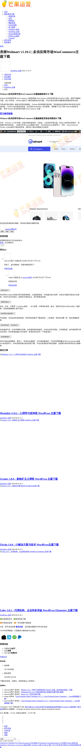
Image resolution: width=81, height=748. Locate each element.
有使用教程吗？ (5, 337)
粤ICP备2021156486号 (33, 707)
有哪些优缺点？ (5, 302)
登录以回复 (8, 268)
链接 (12, 231)
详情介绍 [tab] (7, 74)
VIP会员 (7, 730)
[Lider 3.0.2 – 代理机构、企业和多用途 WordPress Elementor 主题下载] (25, 551)
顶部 (6, 735)
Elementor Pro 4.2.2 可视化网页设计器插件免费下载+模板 (42, 692)
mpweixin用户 (28, 277)
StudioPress (3, 745)
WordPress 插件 (13, 29)
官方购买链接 (6, 113)
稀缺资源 (11, 23)
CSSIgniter (11, 743)
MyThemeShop (42, 743)
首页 (6, 12)
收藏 (2, 231)
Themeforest (11, 745)
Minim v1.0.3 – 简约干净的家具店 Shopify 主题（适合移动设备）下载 (46, 690)
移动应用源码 (74, 745)
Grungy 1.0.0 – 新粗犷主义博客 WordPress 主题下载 (29, 478)
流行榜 (58, 745)
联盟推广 (11, 21)
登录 (1, 46)
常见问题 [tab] (7, 79)
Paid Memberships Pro (54, 743)
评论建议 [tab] (7, 77)
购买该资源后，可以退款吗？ (10, 325)
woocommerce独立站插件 (23, 745)
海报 (7, 231)
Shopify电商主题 (14, 34)
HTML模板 (12, 25)
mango (11, 229)
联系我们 (7, 42)
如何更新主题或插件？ (8, 313)
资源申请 (11, 16)
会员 (10, 18)
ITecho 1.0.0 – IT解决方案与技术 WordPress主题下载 (29, 544)
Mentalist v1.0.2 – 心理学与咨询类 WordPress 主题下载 (30, 413)
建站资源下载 (9, 14)
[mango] (5, 71)
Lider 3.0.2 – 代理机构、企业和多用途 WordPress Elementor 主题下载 (39, 610)
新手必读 (7, 40)
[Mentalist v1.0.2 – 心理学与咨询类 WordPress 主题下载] (20, 354)
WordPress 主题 (13, 32)
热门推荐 (11, 27)
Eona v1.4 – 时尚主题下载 (30, 694)
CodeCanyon (4, 743)
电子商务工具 (65, 745)
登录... (2, 243)
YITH (54, 745)
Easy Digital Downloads (22, 743)
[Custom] (11, 38)
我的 (6, 733)
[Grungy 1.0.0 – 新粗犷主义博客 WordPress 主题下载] (19, 420)
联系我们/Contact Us (63, 707)
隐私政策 (52, 707)
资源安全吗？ (5, 290)
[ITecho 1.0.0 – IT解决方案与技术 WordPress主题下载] (20, 486)
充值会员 (3, 657)
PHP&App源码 (13, 36)
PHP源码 (64, 743)
